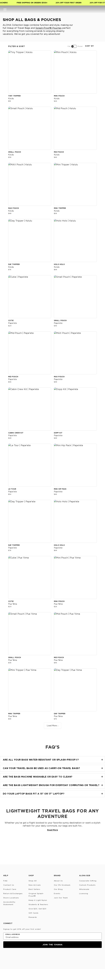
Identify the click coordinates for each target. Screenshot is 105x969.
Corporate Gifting (87, 881)
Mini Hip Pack (60, 489)
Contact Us (8, 885)
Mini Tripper (60, 208)
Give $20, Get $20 (37, 909)
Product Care (9, 889)
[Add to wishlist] (47, 53)
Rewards (33, 917)
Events (57, 893)
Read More (52, 830)
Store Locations (11, 898)
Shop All (33, 881)
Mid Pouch (59, 152)
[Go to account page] (89, 9)
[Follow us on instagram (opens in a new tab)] (5, 955)
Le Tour (12, 489)
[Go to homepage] (52, 9)
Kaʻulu (11, 98)
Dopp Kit (58, 433)
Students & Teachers (38, 904)
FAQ (5, 881)
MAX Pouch (13, 208)
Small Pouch (14, 152)
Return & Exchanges (13, 893)
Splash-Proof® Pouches (48, 28)
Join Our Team (61, 898)
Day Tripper (14, 264)
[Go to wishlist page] (94, 9)
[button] (5, 9)
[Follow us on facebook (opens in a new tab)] (18, 955)
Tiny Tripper (14, 96)
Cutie (11, 320)
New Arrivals (35, 885)
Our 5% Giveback (62, 885)
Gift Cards (33, 913)
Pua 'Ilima (12, 604)
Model (80, 46)
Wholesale (84, 889)
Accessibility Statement (9, 903)
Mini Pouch (59, 96)
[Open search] (83, 9)
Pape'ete (12, 323)
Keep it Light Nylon (38, 900)
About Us (58, 881)
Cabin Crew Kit (16, 433)
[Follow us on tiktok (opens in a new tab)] (12, 955)
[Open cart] (100, 9)
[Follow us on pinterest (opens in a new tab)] (31, 955)
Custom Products (87, 885)
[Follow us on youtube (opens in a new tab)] (25, 955)
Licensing (83, 893)
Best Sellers (34, 889)
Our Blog (58, 889)
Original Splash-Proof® (36, 895)
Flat (69, 46)
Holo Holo (59, 264)
